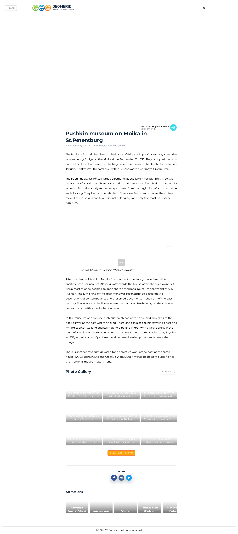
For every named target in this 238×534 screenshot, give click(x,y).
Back (12, 8)
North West (112, 145)
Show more (121, 453)
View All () (168, 372)
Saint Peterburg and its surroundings (86, 145)
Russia (122, 145)
